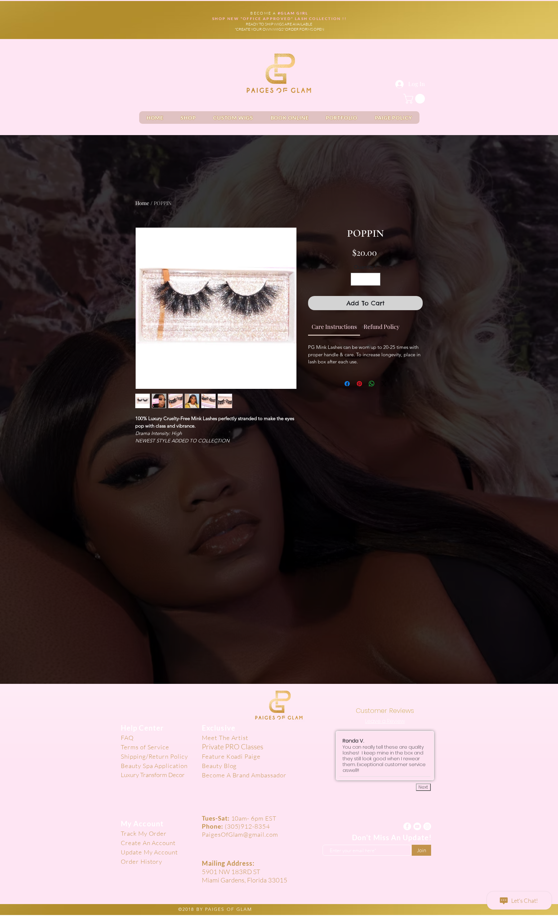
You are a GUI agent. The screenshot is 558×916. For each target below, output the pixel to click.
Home (142, 203)
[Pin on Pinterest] (359, 384)
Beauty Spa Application (154, 766)
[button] (415, 98)
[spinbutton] (365, 279)
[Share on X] (384, 384)
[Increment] (374, 279)
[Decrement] (356, 279)
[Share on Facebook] (347, 384)
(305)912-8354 (247, 826)
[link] (334, 326)
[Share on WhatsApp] (372, 384)
